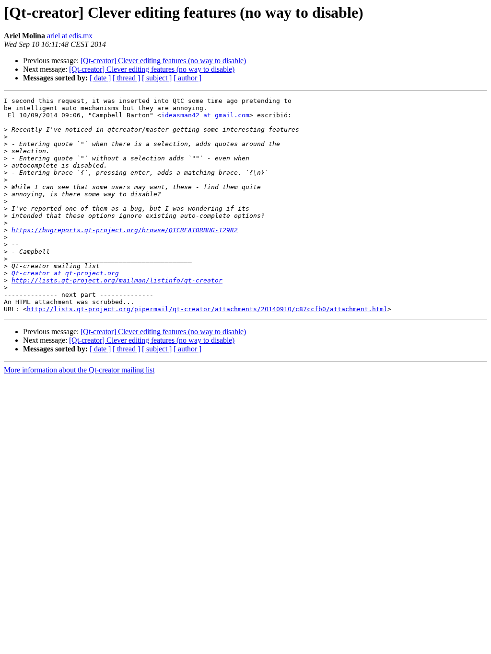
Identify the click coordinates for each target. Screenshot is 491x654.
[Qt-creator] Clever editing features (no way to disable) (163, 60)
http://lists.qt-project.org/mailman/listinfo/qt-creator (117, 280)
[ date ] (100, 78)
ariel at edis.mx (70, 36)
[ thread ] (126, 78)
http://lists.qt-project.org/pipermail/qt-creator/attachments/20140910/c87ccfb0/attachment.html (207, 309)
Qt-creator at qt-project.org (65, 273)
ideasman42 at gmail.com (205, 115)
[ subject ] (157, 78)
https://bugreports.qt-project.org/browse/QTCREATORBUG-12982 (125, 230)
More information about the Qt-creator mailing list (79, 370)
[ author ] (187, 78)
